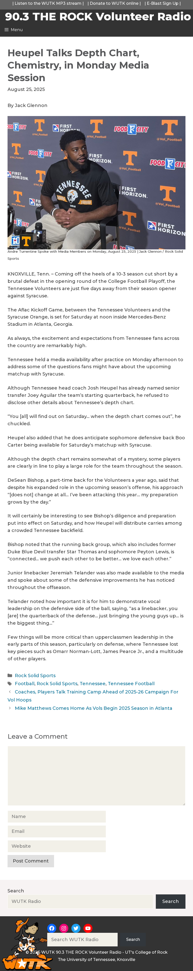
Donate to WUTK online (114, 3)
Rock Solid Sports (35, 675)
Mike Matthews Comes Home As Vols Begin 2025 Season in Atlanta (94, 708)
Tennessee (93, 683)
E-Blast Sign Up (162, 3)
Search (16, 891)
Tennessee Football (131, 683)
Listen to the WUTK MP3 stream (48, 3)
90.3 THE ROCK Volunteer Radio (98, 16)
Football (24, 683)
